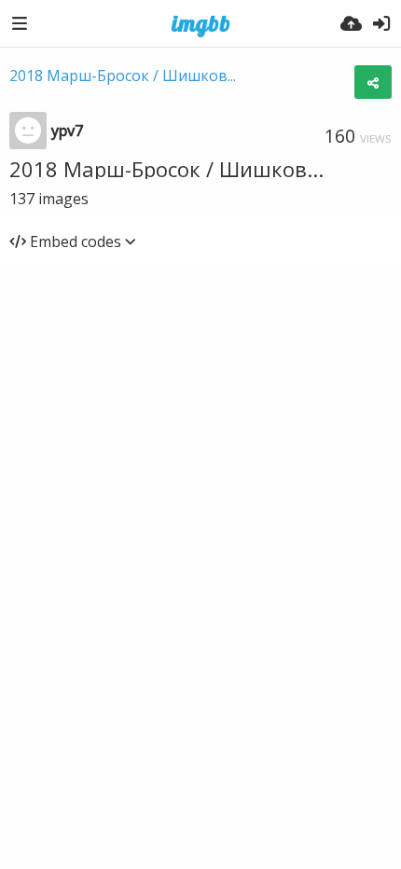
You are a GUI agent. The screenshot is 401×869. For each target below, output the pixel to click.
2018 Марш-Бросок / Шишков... (122, 75)
